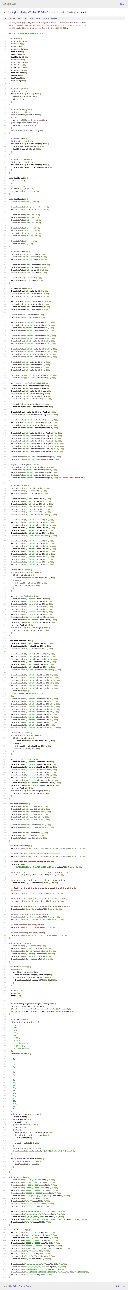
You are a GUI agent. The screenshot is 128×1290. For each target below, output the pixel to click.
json (124, 1286)
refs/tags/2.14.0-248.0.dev (32, 12)
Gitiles (15, 1286)
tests (53, 12)
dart (5, 12)
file (54, 18)
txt (117, 1286)
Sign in (123, 4)
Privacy (22, 1286)
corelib (62, 12)
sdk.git (13, 12)
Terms (29, 1286)
